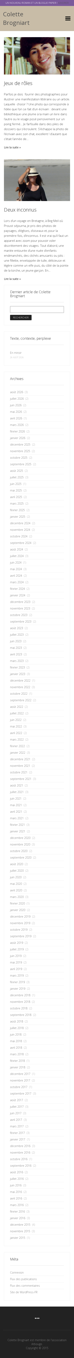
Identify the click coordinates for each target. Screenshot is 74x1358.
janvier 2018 (17, 1067)
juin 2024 (16, 562)
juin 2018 (16, 1034)
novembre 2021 (20, 766)
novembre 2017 (20, 1080)
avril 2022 (16, 733)
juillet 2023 (17, 634)
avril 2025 (16, 497)
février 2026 (17, 431)
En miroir (16, 353)
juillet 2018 (17, 1028)
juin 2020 (16, 877)
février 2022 (17, 746)
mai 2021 (16, 805)
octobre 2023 (18, 615)
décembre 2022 (20, 680)
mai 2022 (16, 726)
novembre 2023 (20, 608)
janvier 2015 (17, 1238)
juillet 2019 (17, 949)
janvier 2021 (17, 831)
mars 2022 (17, 739)
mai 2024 (16, 569)
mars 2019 (17, 975)
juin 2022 (16, 720)
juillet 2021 (17, 792)
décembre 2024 (20, 523)
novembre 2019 (20, 923)
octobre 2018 (18, 1008)
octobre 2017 (18, 1087)
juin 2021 (16, 798)
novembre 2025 (20, 451)
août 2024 (16, 549)
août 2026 (16, 392)
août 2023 (16, 628)
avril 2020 (16, 890)
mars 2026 (17, 425)
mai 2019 (16, 962)
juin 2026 (16, 405)
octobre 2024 (18, 536)
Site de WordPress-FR (23, 1292)
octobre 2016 (18, 1159)
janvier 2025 (17, 516)
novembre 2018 (20, 1002)
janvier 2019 (17, 988)
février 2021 (17, 825)
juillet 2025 (17, 477)
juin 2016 (16, 1185)
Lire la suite (11, 147)
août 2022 (16, 707)
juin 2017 (16, 1113)
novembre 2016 (20, 1152)
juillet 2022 (17, 713)
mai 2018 (16, 1041)
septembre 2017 (20, 1093)
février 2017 (17, 1133)
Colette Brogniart (16, 18)
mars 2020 (17, 897)
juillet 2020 (17, 870)
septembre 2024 (20, 543)
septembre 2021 (20, 779)
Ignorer (63, 3)
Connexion (17, 1272)
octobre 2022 (18, 693)
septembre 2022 (20, 700)
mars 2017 (17, 1126)
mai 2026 (16, 412)
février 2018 (17, 1061)
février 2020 (17, 903)
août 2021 (16, 785)
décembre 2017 (20, 1074)
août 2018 (16, 1021)
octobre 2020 (18, 851)
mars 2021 (17, 818)
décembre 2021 (20, 759)
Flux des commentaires (25, 1285)
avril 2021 (16, 811)
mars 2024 (17, 582)
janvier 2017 (17, 1139)
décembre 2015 (20, 1224)
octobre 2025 (18, 457)
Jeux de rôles (18, 83)
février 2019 (17, 982)
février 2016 (17, 1211)
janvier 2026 (17, 438)
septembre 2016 (20, 1165)
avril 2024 (16, 575)
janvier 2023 (17, 674)
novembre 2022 (20, 687)
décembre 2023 (20, 602)
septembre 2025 (20, 464)
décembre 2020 (20, 838)
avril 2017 (16, 1120)
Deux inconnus (20, 209)
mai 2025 (16, 490)
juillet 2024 (17, 556)
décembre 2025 (20, 444)
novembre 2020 (20, 844)
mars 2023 (17, 661)
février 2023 (17, 667)
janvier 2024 (17, 595)
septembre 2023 (20, 621)
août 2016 (16, 1172)
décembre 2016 (20, 1146)
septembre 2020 (20, 857)
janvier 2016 (17, 1218)
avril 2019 (16, 969)
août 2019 (16, 943)
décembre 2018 (20, 995)
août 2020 (16, 864)
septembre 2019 (20, 936)
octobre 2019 (18, 929)
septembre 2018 (20, 1015)
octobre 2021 (18, 772)
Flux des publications (23, 1279)
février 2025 (17, 510)
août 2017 (16, 1100)
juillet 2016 (17, 1179)
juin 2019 (16, 956)
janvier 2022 (17, 752)
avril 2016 (16, 1198)
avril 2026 (16, 418)
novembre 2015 (20, 1231)
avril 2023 (16, 654)
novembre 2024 (20, 530)
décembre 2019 (20, 916)
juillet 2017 (17, 1106)
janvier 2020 (17, 910)
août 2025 (16, 471)
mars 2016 (17, 1205)
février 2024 (17, 589)
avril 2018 (16, 1047)
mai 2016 (16, 1192)
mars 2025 (17, 503)
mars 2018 (17, 1054)
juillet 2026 (17, 398)
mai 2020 (16, 884)
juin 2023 (16, 641)
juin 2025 (16, 484)
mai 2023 (16, 648)
